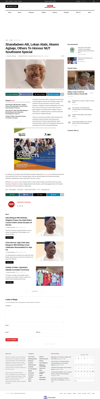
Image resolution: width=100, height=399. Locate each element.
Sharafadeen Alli (45, 189)
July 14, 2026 (20, 252)
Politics (44, 12)
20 (87, 371)
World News (42, 379)
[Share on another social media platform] (62, 94)
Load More (35, 291)
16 (75, 371)
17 (78, 371)
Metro (29, 379)
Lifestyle (66, 12)
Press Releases (43, 362)
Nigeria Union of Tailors (30, 189)
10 (78, 368)
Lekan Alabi (20, 189)
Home (9, 12)
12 (84, 368)
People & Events (17, 40)
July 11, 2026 (20, 272)
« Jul (75, 380)
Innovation (31, 373)
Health (30, 371)
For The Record (32, 368)
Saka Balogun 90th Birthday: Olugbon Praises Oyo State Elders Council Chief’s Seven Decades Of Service (16, 106)
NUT (39, 189)
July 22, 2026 (20, 227)
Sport (40, 370)
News (19, 12)
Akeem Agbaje (14, 182)
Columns (30, 362)
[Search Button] (94, 1)
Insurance (31, 375)
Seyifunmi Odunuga (11, 56)
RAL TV (78, 12)
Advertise (11, 1)
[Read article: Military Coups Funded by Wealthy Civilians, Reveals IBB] (81, 80)
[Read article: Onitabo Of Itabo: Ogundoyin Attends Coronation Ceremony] (50, 276)
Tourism (55, 12)
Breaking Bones (32, 358)
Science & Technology (42, 365)
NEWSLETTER (12, 6)
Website (38, 332)
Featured (30, 366)
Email (7, 332)
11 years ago (82, 54)
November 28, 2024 (22, 56)
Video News (42, 377)
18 (81, 371)
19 (84, 371)
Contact (19, 1)
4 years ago (82, 61)
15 (93, 368)
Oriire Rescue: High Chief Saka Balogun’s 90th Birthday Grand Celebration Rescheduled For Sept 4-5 (16, 112)
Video (40, 375)
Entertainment (32, 364)
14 (90, 368)
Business (31, 12)
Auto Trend (31, 356)
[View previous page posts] (16, 122)
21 (90, 371)
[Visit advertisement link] (34, 149)
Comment (8, 305)
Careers (15, 1)
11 (81, 368)
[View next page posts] (19, 122)
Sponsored (42, 368)
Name (7, 325)
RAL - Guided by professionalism (18, 393)
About (6, 1)
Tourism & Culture (42, 373)
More (89, 12)
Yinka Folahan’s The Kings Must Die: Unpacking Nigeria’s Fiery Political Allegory (60, 363)
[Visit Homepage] (50, 6)
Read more (10, 237)
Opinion (41, 356)
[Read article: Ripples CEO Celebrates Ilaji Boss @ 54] (72, 60)
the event (46, 174)
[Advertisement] (50, 26)
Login (79, 1)
